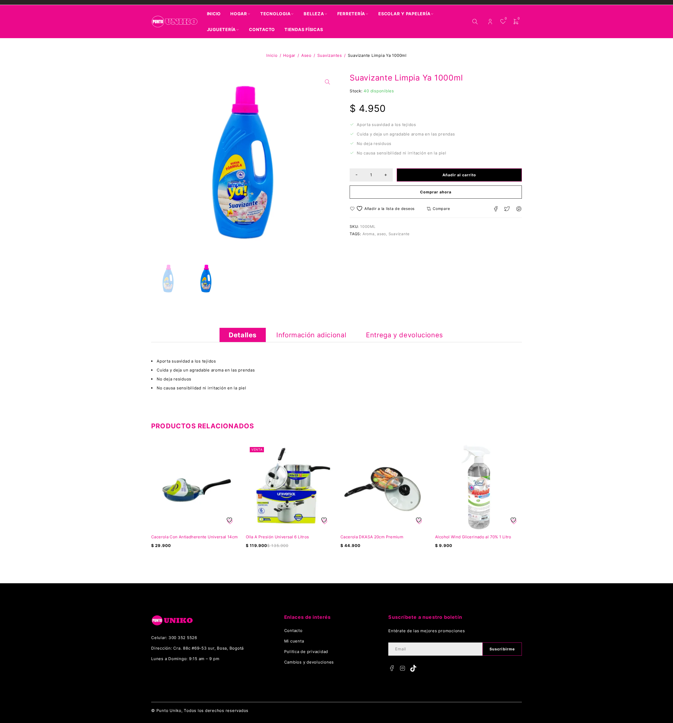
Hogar (289, 55)
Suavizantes (329, 55)
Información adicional (311, 335)
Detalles (243, 335)
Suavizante (399, 234)
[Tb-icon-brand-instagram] (402, 668)
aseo (381, 234)
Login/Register (490, 21)
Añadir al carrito (459, 175)
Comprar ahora (435, 192)
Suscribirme (502, 649)
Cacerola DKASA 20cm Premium (371, 536)
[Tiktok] (413, 668)
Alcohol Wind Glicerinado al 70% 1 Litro (473, 536)
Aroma (369, 234)
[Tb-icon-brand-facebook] (391, 668)
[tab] (243, 335)
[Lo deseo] (383, 208)
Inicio (272, 55)
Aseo (306, 55)
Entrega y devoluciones (404, 335)
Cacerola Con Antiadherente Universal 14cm (194, 536)
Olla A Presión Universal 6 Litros (277, 536)
